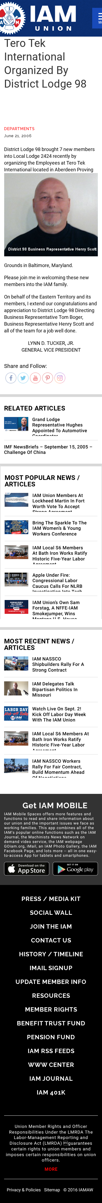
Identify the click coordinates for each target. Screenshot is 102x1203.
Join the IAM (51, 926)
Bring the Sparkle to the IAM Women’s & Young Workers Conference (59, 528)
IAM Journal (51, 1078)
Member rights (51, 1009)
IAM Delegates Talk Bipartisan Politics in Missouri (55, 689)
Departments (19, 129)
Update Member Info (51, 981)
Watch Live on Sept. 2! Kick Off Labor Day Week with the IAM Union (59, 714)
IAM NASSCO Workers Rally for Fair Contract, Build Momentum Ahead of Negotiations (58, 770)
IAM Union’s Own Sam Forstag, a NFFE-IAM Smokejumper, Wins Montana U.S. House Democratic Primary (56, 614)
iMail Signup (51, 967)
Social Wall (51, 912)
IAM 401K (51, 1092)
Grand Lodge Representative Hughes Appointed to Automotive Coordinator (59, 428)
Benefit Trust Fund (51, 1023)
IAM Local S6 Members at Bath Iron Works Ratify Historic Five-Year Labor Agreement (59, 556)
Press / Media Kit (51, 898)
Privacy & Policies (24, 1190)
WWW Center (51, 1064)
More (51, 1169)
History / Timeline (51, 954)
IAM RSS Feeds (51, 1050)
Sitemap (52, 1190)
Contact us (51, 940)
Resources (51, 995)
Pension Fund (51, 1037)
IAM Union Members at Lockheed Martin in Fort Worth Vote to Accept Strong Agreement (58, 504)
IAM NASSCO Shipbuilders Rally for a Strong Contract (58, 664)
